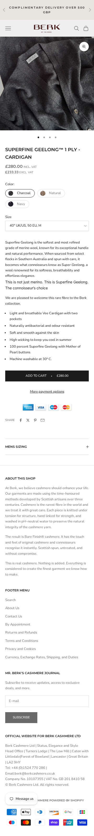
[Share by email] (42, 420)
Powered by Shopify (66, 800)
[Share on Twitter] (28, 420)
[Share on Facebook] (21, 420)
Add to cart (47, 376)
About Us (12, 608)
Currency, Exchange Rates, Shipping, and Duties (41, 657)
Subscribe (21, 717)
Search (10, 600)
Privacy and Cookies (20, 649)
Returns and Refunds (21, 632)
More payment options (47, 391)
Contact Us (13, 616)
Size (8, 217)
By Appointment (17, 624)
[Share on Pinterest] (35, 420)
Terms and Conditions (21, 641)
